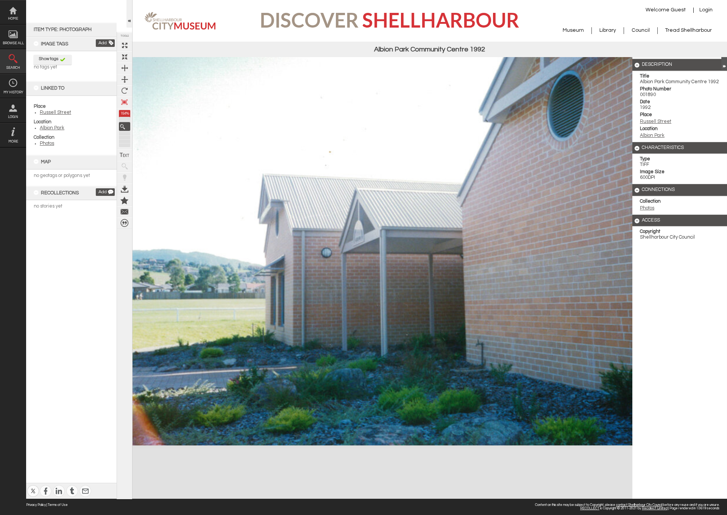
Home (13, 18)
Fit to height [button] (124, 79)
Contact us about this (124, 211)
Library (607, 30)
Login (13, 117)
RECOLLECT (589, 508)
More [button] (13, 141)
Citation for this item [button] (124, 223)
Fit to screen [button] (124, 56)
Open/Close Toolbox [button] (129, 14)
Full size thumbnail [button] (124, 45)
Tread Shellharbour (688, 30)
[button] (124, 126)
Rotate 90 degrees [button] (124, 90)
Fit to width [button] (124, 68)
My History (13, 92)
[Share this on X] (33, 486)
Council (641, 30)
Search (13, 68)
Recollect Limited (655, 508)
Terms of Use (58, 505)
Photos (47, 143)
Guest (678, 9)
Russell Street (55, 112)
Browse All (13, 43)
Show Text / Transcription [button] (124, 155)
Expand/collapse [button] (724, 63)
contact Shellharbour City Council (639, 505)
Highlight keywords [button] (124, 177)
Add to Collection (124, 200)
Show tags (48, 59)
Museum (573, 30)
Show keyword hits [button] (124, 166)
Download (124, 189)
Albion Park (52, 128)
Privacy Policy (36, 505)
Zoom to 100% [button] (124, 102)
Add (102, 42)
